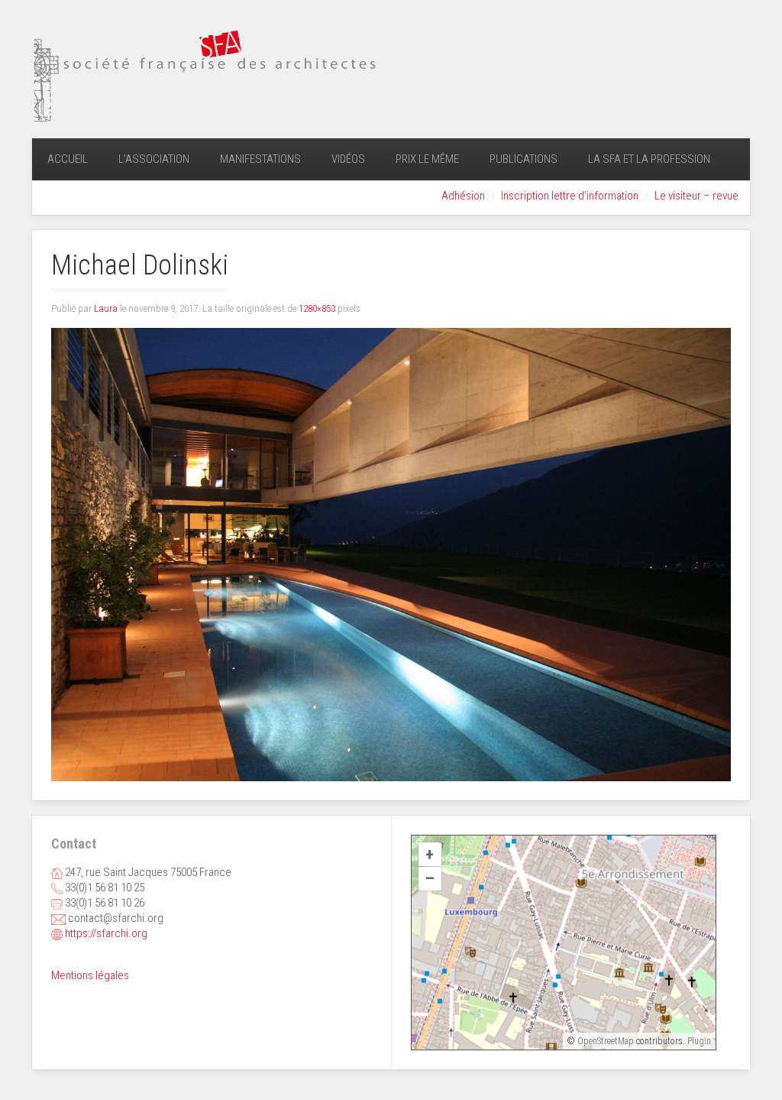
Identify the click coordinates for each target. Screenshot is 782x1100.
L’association (153, 159)
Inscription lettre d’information (569, 196)
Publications (523, 159)
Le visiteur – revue (696, 196)
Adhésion (463, 196)
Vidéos (348, 159)
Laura (106, 308)
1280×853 (317, 308)
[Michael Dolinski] (391, 554)
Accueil (67, 159)
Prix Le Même (427, 159)
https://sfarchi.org (106, 933)
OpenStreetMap (605, 1041)
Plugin (698, 1041)
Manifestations (260, 159)
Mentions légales (90, 975)
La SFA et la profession (649, 159)
